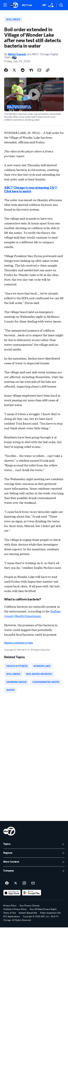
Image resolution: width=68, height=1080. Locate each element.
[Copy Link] (48, 70)
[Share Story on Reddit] (23, 70)
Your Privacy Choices (29, 906)
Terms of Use (9, 913)
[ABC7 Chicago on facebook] (7, 883)
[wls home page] (9, 831)
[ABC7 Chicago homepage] (14, 5)
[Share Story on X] (14, 70)
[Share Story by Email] (39, 70)
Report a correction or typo (18, 643)
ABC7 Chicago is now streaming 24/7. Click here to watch (30, 189)
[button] (5, 5)
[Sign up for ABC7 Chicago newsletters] (33, 883)
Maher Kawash (17, 54)
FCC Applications (11, 916)
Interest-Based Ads (28, 913)
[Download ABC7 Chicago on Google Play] (31, 893)
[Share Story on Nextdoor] (31, 70)
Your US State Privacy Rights (43, 909)
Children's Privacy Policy (15, 909)
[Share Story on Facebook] (6, 70)
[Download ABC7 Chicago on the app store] (12, 893)
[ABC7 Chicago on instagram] (24, 883)
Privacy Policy (10, 906)
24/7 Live (27, 5)
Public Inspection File (50, 913)
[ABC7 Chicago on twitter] (15, 883)
